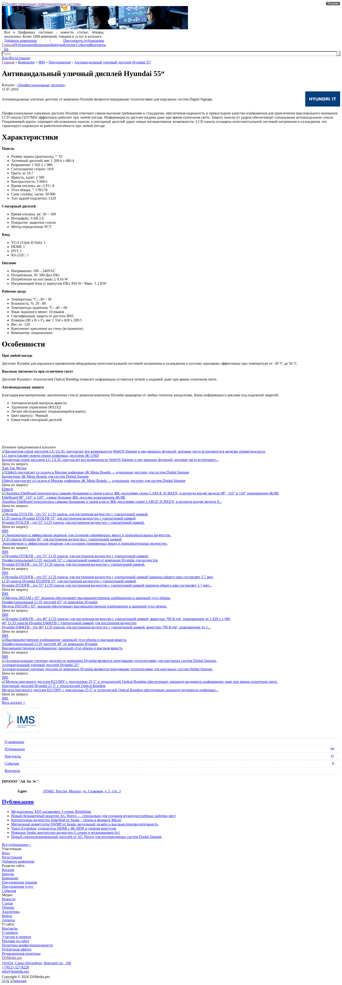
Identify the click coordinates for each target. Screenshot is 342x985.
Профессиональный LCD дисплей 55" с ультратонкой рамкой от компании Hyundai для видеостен (80, 560)
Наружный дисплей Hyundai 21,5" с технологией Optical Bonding (53, 686)
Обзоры (8, 907)
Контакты (98, 45)
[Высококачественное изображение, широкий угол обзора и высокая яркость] (64, 640)
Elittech (7, 489)
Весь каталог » (13, 703)
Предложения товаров (19, 882)
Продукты (169, 756)
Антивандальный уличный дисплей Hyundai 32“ (40, 665)
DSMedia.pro (12, 958)
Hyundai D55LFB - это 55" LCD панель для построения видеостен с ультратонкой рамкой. (73, 522)
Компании (43, 45)
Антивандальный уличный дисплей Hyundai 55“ (112, 62)
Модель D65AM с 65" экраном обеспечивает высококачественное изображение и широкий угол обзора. (84, 606)
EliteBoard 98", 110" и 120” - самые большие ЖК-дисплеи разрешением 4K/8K (64, 497)
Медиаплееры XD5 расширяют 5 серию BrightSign (51, 812)
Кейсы (7, 916)
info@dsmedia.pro (15, 971)
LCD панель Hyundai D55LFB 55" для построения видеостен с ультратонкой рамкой (69, 518)
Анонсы (8, 920)
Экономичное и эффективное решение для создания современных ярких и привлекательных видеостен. (85, 543)
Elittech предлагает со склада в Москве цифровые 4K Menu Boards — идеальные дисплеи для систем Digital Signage (93, 481)
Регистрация (20, 58)
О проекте (10, 933)
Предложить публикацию (83, 41)
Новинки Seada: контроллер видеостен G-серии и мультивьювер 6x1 (65, 833)
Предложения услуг (18, 886)
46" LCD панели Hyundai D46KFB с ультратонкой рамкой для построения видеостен (69, 623)
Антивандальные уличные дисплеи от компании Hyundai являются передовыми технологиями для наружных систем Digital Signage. (107, 669)
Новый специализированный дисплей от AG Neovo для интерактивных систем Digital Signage (86, 837)
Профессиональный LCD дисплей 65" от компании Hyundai (49, 602)
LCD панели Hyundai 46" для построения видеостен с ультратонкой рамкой (62, 539)
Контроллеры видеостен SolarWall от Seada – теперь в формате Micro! (66, 820)
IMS (41, 62)
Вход (6, 58)
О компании (14, 742)
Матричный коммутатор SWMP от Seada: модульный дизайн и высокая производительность (84, 824)
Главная (8, 45)
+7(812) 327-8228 (15, 967)
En (6, 49)
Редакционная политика (21, 953)
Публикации (24, 45)
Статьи (7, 903)
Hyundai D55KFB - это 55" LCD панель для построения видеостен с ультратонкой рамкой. (73, 564)
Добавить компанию (20, 41)
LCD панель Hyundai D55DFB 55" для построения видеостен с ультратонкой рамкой (69, 581)
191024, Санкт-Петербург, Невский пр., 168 (36, 963)
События (83, 45)
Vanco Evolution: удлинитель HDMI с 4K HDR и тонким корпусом (63, 828)
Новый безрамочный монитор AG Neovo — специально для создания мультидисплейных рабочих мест (93, 816)
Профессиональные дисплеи (41, 85)
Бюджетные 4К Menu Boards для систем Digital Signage (45, 476)
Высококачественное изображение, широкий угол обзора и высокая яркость (62, 648)
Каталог (69, 45)
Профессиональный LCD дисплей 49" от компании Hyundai (49, 644)
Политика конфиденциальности (27, 945)
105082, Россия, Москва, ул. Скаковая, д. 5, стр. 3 (82, 791)
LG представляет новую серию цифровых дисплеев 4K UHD (50, 455)
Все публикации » (16, 845)
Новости (9, 899)
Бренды (57, 45)
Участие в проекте (16, 937)
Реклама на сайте (15, 941)
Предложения (59, 62)
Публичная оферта (16, 949)
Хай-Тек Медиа (14, 468)
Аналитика (11, 912)
